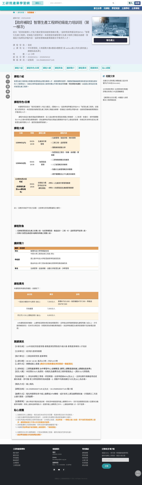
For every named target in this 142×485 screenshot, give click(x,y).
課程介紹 (19, 68)
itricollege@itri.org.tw (59, 459)
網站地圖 (85, 465)
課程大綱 (47, 68)
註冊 (137, 3)
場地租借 (85, 458)
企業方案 (85, 460)
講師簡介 (71, 68)
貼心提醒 (106, 68)
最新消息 (16, 455)
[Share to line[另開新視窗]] (8, 86)
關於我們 (16, 453)
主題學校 (126, 8)
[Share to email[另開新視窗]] (8, 96)
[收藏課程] (7, 81)
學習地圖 (85, 455)
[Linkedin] (54, 469)
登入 (131, 3)
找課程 (107, 8)
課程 (37, 3)
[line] (59, 469)
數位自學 (98, 8)
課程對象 (59, 68)
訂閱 (106, 466)
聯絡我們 (16, 460)
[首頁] (14, 12)
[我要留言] (8, 76)
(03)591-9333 (57, 454)
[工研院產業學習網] (15, 3)
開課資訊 (94, 68)
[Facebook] (63, 469)
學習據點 (16, 458)
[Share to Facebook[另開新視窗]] (8, 91)
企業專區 (136, 8)
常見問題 (85, 463)
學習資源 (116, 8)
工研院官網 (16, 465)
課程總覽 (21, 12)
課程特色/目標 (33, 68)
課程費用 (82, 68)
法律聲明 (16, 463)
